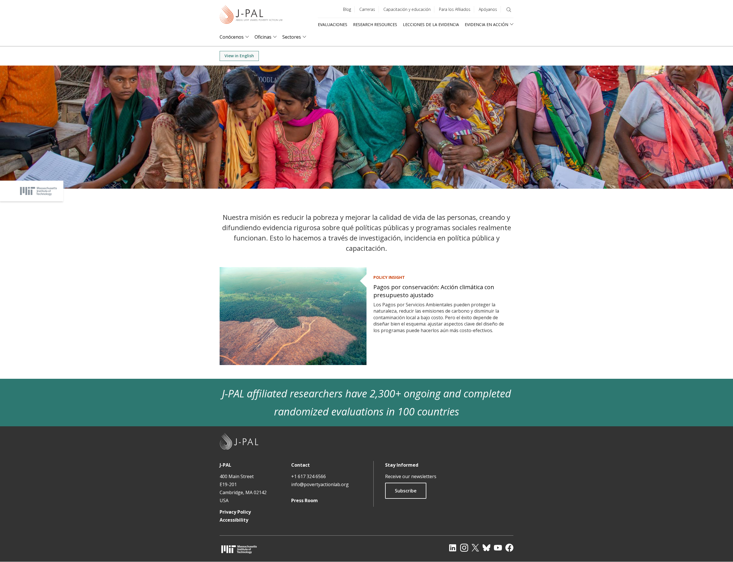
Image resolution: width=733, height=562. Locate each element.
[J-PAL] (251, 15)
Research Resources (375, 24)
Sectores (291, 37)
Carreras (367, 9)
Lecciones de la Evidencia (431, 24)
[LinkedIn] (453, 548)
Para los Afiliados (454, 9)
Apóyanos (488, 9)
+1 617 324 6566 (308, 476)
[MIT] (239, 549)
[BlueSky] (486, 548)
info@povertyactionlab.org (320, 484)
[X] (475, 547)
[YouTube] (498, 548)
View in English (239, 55)
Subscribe (406, 491)
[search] (508, 9)
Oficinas (263, 37)
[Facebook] (509, 548)
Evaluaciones (332, 24)
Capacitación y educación (407, 9)
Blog (347, 9)
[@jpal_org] (464, 548)
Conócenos (232, 37)
